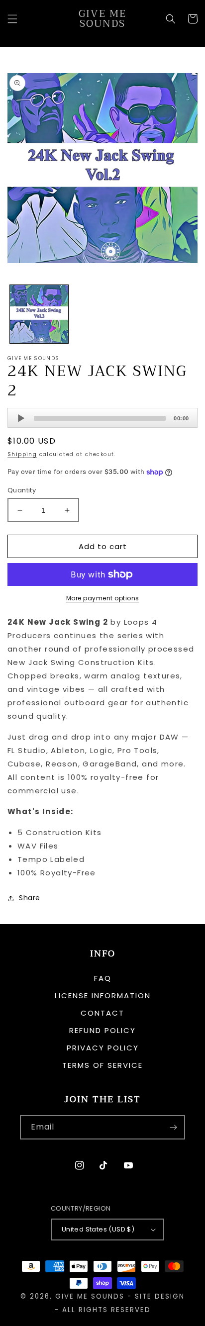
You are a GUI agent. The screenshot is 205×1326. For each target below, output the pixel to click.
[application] (102, 418)
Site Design (160, 1296)
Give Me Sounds (89, 1296)
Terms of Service (102, 1065)
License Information (103, 995)
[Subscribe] (173, 1127)
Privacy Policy (103, 1047)
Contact (102, 1013)
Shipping (22, 454)
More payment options (102, 598)
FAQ (102, 978)
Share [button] (29, 898)
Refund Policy (102, 1030)
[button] (12, 19)
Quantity (21, 490)
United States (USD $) (98, 1229)
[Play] (21, 418)
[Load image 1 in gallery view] (39, 314)
